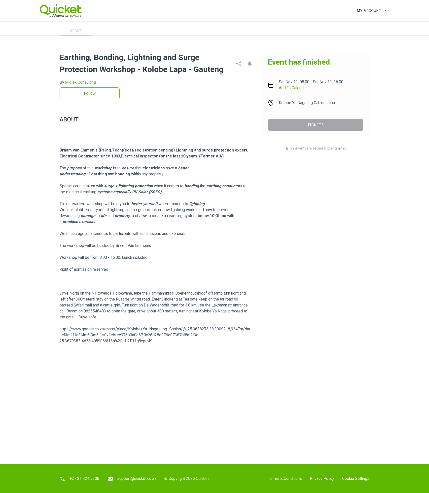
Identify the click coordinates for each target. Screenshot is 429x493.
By (78, 82)
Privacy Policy (322, 479)
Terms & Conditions (285, 479)
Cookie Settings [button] (355, 479)
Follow (90, 93)
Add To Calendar (293, 88)
